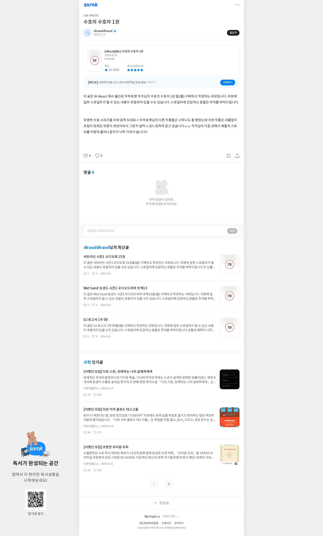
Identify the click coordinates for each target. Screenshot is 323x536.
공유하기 (237, 156)
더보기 (237, 5)
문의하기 (179, 523)
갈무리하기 (228, 156)
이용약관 (166, 523)
